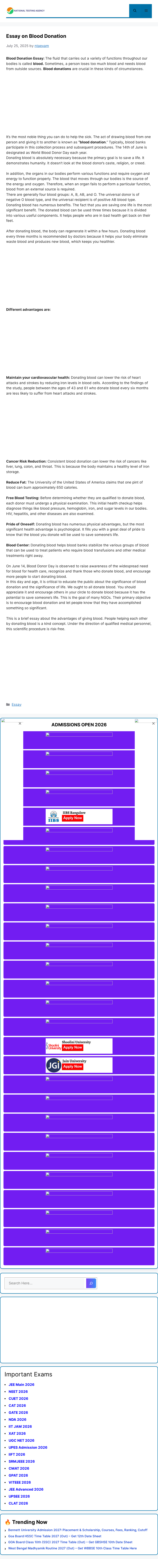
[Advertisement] (79, 105)
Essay (16, 704)
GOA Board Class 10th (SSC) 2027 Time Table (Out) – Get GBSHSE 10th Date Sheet (70, 1542)
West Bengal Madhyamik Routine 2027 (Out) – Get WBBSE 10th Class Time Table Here (72, 1548)
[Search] (91, 1283)
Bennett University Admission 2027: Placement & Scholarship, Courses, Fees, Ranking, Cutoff (78, 1530)
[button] (135, 11)
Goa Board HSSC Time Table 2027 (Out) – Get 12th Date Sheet (54, 1536)
